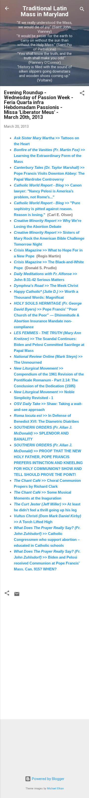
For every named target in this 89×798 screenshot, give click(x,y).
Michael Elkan (55, 788)
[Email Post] (17, 596)
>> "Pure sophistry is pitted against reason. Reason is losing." (47, 209)
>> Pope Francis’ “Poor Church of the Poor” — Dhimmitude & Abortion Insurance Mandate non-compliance (48, 315)
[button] (82, 94)
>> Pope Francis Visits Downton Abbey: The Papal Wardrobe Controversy (49, 173)
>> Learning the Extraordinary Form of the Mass (49, 156)
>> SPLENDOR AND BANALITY (43, 433)
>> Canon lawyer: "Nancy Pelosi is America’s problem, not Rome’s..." (48, 191)
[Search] (82, 9)
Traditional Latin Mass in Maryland (44, 11)
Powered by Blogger (47, 779)
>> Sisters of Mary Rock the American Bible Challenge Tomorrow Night (49, 238)
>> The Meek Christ (46, 285)
